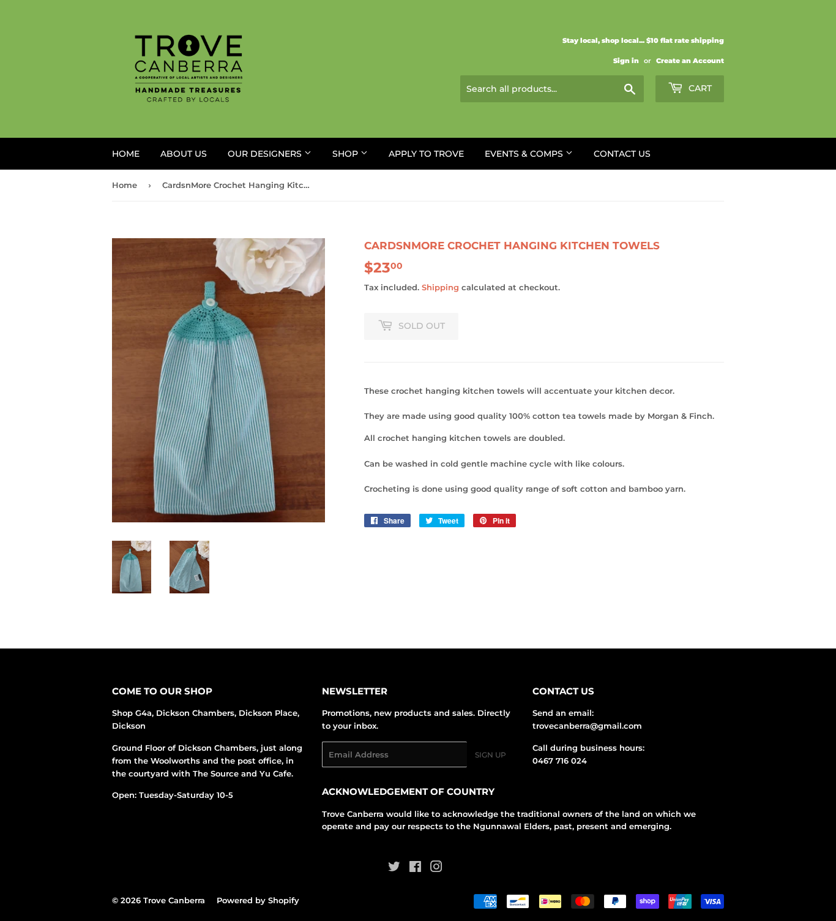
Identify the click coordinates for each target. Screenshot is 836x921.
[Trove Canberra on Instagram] (436, 868)
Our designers (266, 153)
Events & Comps (525, 153)
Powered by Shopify (258, 900)
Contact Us (622, 153)
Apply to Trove (426, 153)
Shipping (440, 287)
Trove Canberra (174, 900)
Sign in (626, 60)
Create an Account (690, 60)
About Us (183, 153)
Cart (699, 88)
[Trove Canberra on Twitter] (394, 868)
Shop (346, 153)
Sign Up (490, 754)
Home (126, 153)
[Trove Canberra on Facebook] (415, 868)
